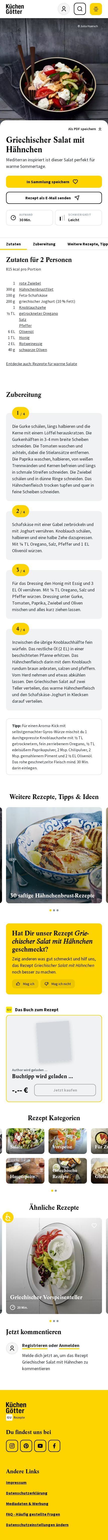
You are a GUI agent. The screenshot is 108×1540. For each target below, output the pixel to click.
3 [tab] (58, 910)
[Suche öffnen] (80, 9)
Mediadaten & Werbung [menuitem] (27, 1503)
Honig (24, 337)
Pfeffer (25, 325)
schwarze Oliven (33, 349)
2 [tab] (54, 910)
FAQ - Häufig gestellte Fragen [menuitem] (33, 1514)
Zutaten (13, 243)
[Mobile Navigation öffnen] (96, 9)
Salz (22, 319)
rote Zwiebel (30, 283)
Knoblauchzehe (32, 307)
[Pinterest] (26, 1446)
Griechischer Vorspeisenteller (46, 1297)
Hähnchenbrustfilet (36, 289)
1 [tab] (50, 910)
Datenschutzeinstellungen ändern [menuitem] (37, 1524)
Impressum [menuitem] (16, 1482)
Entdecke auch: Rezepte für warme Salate (41, 363)
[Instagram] (12, 1446)
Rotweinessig (30, 343)
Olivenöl (26, 331)
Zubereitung (44, 243)
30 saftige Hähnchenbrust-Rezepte (52, 895)
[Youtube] (40, 1446)
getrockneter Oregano (38, 313)
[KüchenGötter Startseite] (15, 9)
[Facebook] (54, 1446)
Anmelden (69, 1345)
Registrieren (34, 1345)
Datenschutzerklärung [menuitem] (26, 1492)
